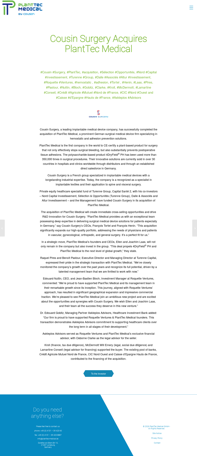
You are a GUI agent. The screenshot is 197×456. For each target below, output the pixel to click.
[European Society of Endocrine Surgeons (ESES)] (2, 228)
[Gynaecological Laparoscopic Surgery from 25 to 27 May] (194, 228)
